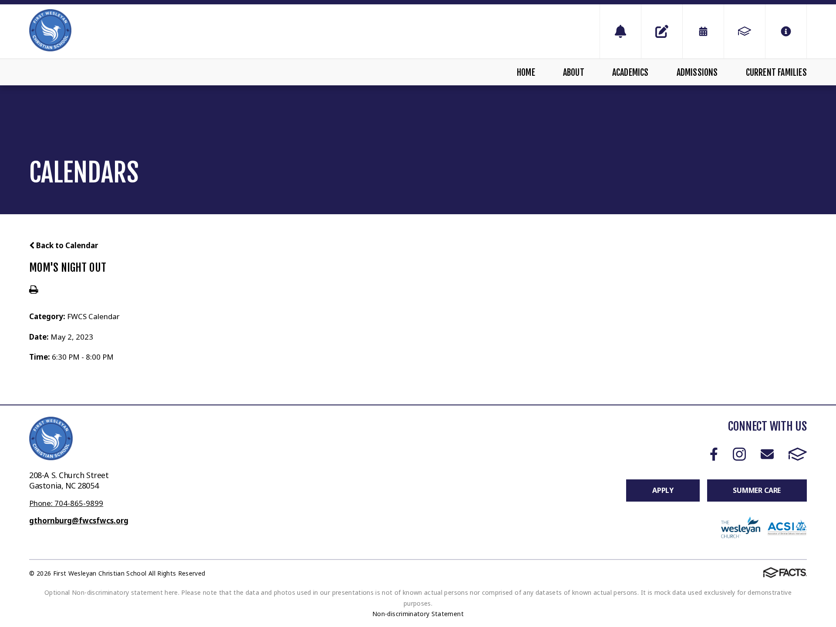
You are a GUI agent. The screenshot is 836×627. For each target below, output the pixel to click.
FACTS (797, 454)
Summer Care (757, 490)
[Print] (33, 290)
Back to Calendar (66, 245)
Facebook (714, 454)
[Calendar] (703, 31)
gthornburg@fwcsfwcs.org (78, 521)
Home (526, 72)
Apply (663, 490)
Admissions (697, 72)
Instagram (739, 454)
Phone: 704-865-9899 (66, 503)
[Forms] (661, 31)
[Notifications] (620, 31)
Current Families (776, 72)
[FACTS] (744, 31)
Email (767, 454)
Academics (630, 72)
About (573, 72)
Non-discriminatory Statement (418, 614)
